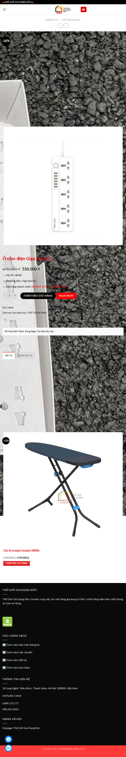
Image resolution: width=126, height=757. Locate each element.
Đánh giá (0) (25, 356)
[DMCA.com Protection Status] (7, 621)
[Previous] (4, 248)
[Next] (14, 118)
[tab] (8, 355)
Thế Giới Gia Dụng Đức (26, 728)
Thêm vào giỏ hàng (38, 295)
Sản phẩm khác (19, 313)
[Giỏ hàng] (84, 9)
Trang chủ (52, 20)
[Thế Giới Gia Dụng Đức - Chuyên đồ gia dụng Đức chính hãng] (63, 9)
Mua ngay (66, 296)
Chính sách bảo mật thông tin (23, 645)
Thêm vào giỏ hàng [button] (16, 563)
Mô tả (8, 356)
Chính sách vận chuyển (19, 652)
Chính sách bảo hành (18, 667)
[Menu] (4, 9)
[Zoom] (7, 120)
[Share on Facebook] (5, 320)
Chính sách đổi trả (16, 660)
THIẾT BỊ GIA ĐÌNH (70, 20)
